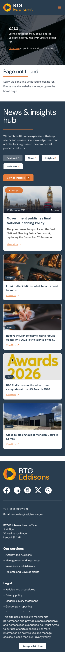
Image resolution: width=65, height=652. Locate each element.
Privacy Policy (42, 637)
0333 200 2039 (18, 509)
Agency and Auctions (17, 555)
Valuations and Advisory (19, 566)
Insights (49, 158)
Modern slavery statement (20, 601)
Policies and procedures (19, 589)
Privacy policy (13, 595)
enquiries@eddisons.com (27, 514)
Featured (12, 158)
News (31, 158)
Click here (14, 48)
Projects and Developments (21, 572)
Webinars (12, 166)
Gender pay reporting (17, 606)
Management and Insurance (21, 560)
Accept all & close (32, 646)
